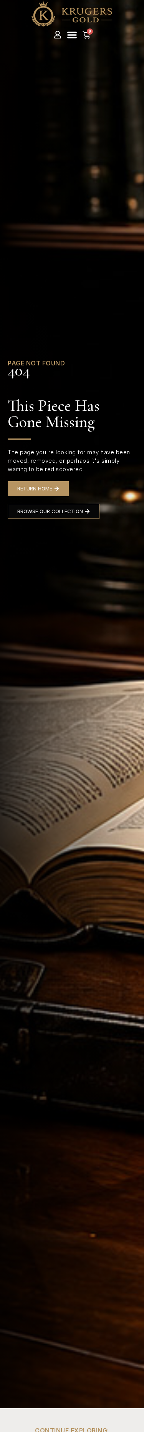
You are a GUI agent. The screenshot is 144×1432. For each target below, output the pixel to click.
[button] (72, 35)
